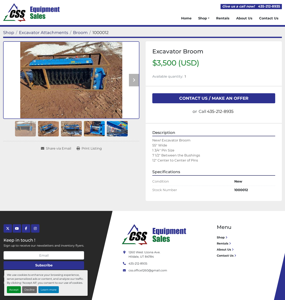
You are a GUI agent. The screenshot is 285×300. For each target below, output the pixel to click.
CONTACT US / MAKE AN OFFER (213, 98)
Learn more (49, 289)
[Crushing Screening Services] (155, 234)
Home (186, 18)
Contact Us (269, 18)
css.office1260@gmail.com (148, 270)
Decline (29, 289)
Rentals (223, 18)
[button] (204, 18)
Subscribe (44, 265)
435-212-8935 (269, 6)
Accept (14, 289)
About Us (244, 18)
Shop (202, 18)
